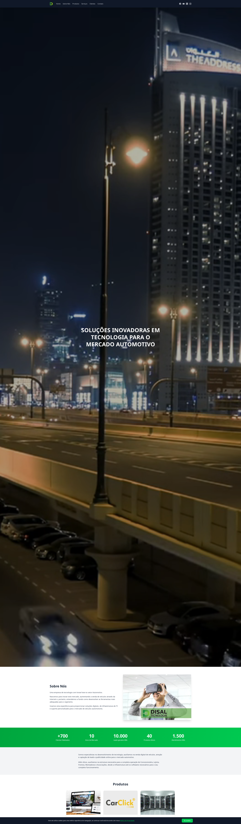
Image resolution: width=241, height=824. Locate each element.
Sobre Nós (66, 4)
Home (58, 4)
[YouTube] (184, 4)
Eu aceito (187, 821)
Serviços (84, 4)
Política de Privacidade (127, 820)
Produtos (75, 4)
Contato (100, 4)
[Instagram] (190, 4)
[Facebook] (180, 4)
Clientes (92, 4)
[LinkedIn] (187, 4)
